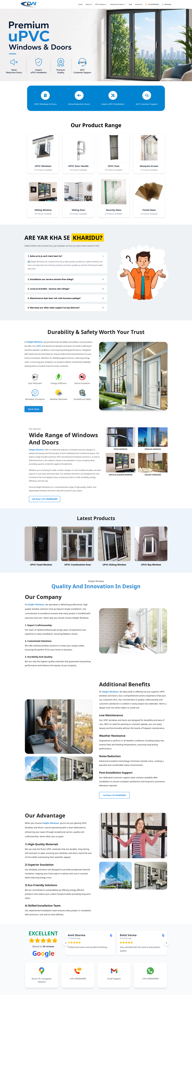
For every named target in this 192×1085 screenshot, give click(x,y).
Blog (130, 4)
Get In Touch (33, 409)
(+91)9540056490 (153, 4)
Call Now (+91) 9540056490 (44, 499)
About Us (89, 4)
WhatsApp (167, 4)
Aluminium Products (117, 4)
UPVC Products (100, 4)
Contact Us (138, 4)
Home (80, 4)
